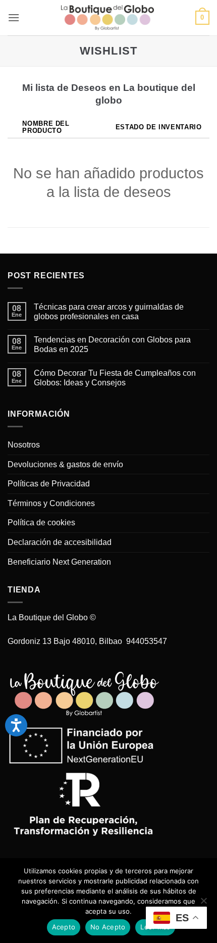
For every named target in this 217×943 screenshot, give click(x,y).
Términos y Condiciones (51, 503)
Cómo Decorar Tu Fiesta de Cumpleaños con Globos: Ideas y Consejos (115, 378)
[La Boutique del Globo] (107, 17)
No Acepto (107, 927)
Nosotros (24, 444)
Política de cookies (41, 522)
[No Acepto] (203, 904)
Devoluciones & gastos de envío (65, 464)
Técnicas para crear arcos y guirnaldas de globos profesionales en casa (109, 312)
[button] (14, 17)
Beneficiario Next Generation (59, 562)
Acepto (64, 927)
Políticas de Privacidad (49, 483)
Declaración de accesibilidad (60, 542)
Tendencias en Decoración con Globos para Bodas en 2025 (112, 344)
